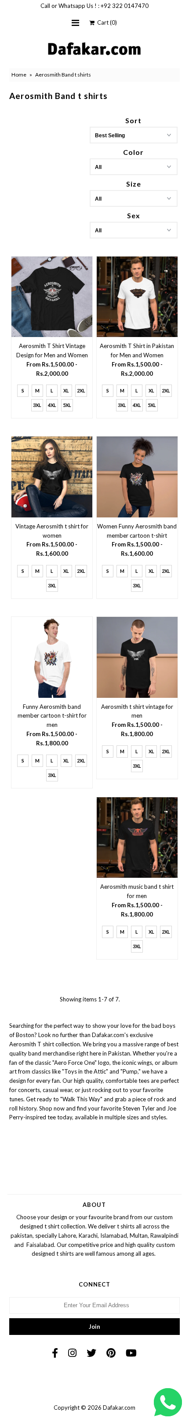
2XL (81, 390)
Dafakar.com (119, 1407)
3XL (37, 405)
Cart (105, 22)
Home (18, 74)
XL (66, 390)
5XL (67, 405)
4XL (52, 405)
